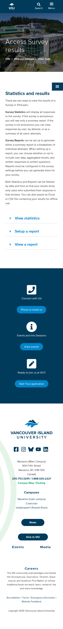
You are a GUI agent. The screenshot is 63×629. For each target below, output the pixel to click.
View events (31, 346)
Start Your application (31, 383)
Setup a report (27, 231)
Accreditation (13, 597)
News (32, 522)
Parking (40, 482)
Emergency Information (43, 597)
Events (18, 547)
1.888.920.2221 (41, 478)
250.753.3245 (21, 478)
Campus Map (26, 482)
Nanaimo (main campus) (32, 498)
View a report (26, 244)
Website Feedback (31, 601)
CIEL (8, 59)
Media (45, 547)
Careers (31, 568)
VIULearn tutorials (24, 59)
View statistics (27, 218)
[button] (57, 87)
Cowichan (31, 503)
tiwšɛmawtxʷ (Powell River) (31, 507)
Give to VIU (33, 536)
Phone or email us (31, 309)
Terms (25, 597)
